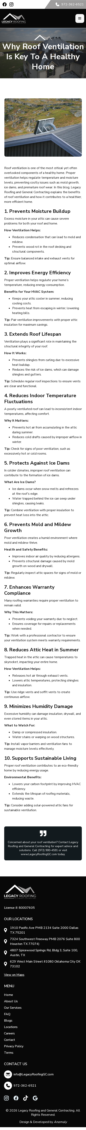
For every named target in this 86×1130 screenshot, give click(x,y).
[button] (79, 18)
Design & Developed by (43, 1122)
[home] (14, 18)
